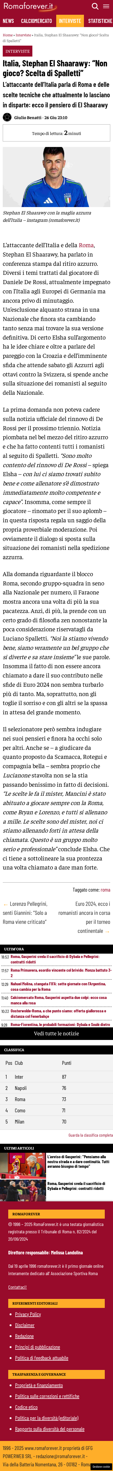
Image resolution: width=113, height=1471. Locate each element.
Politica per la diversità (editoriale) (46, 1417)
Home (8, 34)
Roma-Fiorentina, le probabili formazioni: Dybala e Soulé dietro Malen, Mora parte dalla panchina (60, 1027)
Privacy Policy (28, 1314)
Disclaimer (25, 1325)
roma (105, 889)
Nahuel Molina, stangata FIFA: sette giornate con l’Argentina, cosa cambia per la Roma (58, 986)
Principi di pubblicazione (37, 1346)
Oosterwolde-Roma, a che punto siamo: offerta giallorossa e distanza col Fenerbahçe (58, 1013)
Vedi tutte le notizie (56, 1033)
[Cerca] (95, 6)
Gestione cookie (101, 1466)
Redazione (24, 1336)
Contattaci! (17, 1287)
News (8, 20)
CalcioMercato (36, 20)
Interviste (70, 20)
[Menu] (106, 6)
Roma (86, 245)
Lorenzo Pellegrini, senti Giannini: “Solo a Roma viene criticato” (25, 912)
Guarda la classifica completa (91, 1134)
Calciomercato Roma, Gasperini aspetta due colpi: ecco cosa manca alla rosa (59, 1000)
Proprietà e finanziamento (39, 1385)
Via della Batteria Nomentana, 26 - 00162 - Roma (47, 1464)
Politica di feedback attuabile (41, 1357)
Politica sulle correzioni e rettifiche (47, 1396)
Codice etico (26, 1407)
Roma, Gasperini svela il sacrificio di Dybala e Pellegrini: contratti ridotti (55, 959)
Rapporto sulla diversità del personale (49, 1428)
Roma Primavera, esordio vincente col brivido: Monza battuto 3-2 (61, 972)
